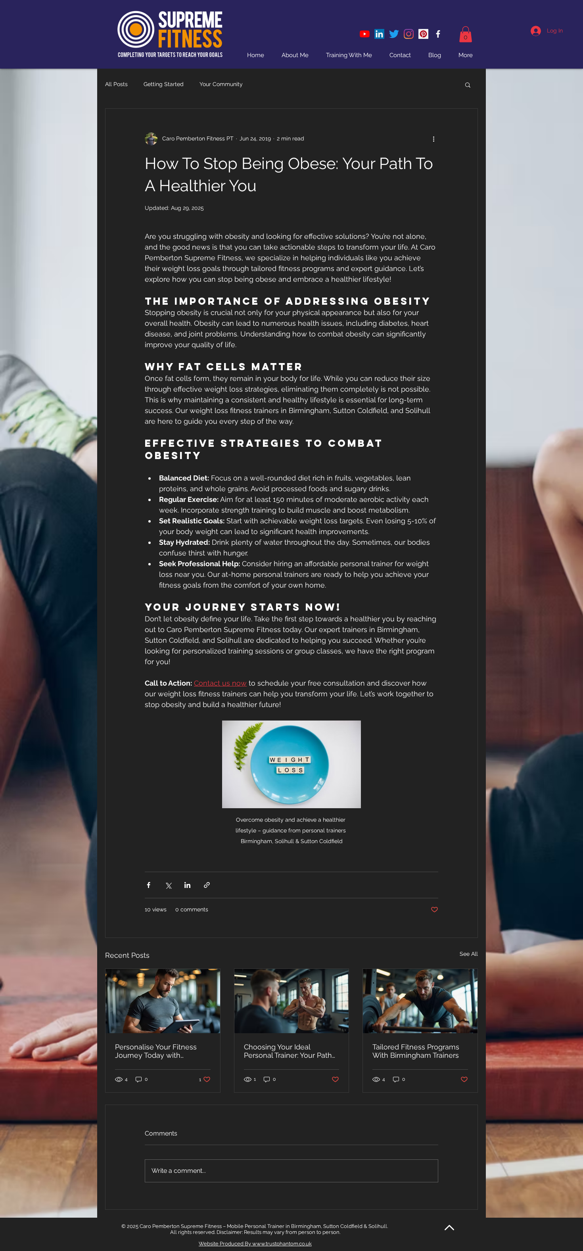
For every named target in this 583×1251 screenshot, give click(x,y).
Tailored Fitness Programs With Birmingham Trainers (415, 1051)
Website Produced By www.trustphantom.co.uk (255, 1244)
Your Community (221, 84)
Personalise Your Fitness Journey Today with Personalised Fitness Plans (160, 1051)
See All (469, 954)
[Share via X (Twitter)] (168, 885)
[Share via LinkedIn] (187, 885)
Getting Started (164, 84)
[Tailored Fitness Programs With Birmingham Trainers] (420, 1001)
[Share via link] (207, 885)
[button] (465, 34)
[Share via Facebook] (148, 885)
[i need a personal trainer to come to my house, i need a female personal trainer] (423, 34)
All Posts (116, 84)
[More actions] (433, 139)
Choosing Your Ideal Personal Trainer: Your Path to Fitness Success (288, 1051)
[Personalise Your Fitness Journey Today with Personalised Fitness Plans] (162, 1001)
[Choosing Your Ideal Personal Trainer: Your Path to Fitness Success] (291, 1001)
